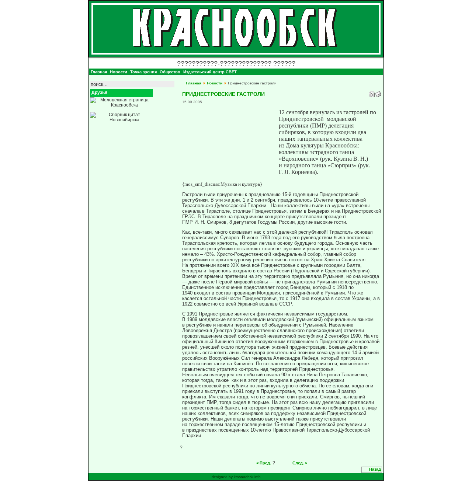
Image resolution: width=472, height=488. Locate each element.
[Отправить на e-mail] (378, 93)
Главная (193, 83)
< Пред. (263, 463)
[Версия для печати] (372, 93)
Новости (214, 83)
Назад (375, 469)
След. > (299, 463)
